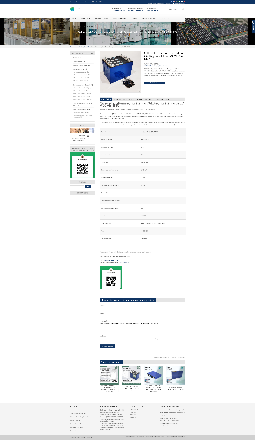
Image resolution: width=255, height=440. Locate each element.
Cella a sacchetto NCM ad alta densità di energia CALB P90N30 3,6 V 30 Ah (109, 388)
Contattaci (165, 18)
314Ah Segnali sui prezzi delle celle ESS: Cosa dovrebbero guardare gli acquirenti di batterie (112, 419)
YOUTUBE (133, 415)
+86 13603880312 (124, 262)
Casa (74, 18)
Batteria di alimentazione (81, 112)
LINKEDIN (133, 412)
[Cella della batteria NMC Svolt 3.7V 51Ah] (175, 384)
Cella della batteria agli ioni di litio (81, 47)
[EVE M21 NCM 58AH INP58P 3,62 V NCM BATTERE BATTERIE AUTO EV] (153, 384)
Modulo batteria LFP (80, 78)
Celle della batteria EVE (81, 88)
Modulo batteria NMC (80, 75)
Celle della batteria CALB (81, 99)
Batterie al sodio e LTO (80, 65)
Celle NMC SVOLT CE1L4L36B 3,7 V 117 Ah (131, 388)
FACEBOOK (133, 417)
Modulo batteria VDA (80, 72)
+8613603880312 (153, 10)
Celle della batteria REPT (81, 91)
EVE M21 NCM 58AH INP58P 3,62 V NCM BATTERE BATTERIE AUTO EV (153, 388)
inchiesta (154, 83)
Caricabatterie (77, 61)
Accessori (76, 58)
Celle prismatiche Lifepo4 (81, 85)
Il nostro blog (148, 18)
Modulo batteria (78, 69)
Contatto (167, 3)
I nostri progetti (120, 18)
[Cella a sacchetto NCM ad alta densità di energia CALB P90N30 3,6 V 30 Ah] (109, 384)
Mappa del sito (160, 3)
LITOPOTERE (134, 410)
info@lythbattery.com (135, 10)
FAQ (135, 18)
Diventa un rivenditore (82, 26)
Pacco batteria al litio (80, 109)
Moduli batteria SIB (80, 81)
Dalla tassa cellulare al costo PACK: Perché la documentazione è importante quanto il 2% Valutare (112, 412)
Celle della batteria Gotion (82, 96)
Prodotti (85, 18)
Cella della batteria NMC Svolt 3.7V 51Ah (175, 388)
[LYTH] (77, 11)
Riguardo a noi (152, 3)
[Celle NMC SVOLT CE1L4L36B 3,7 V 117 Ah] (131, 384)
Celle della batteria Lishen (81, 93)
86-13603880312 (119, 10)
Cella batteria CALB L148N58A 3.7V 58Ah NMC (169, 357)
